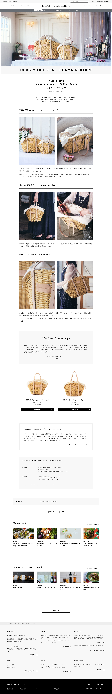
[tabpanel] (23, 537)
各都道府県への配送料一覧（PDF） (15, 641)
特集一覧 (17, 623)
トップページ (10, 623)
